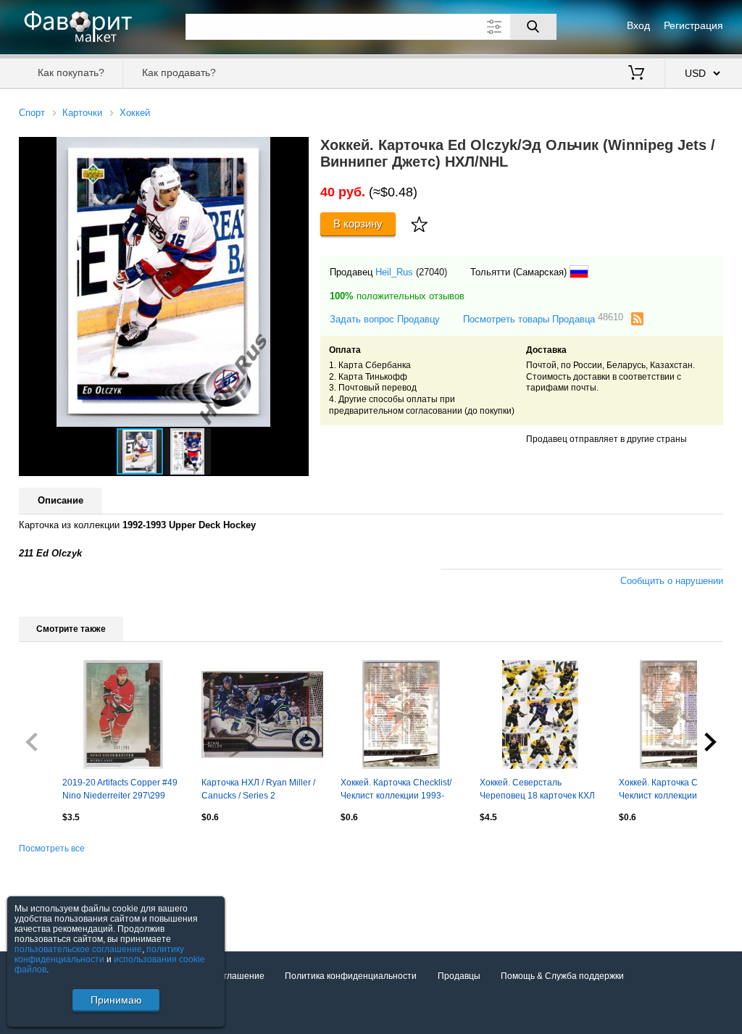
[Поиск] (533, 27)
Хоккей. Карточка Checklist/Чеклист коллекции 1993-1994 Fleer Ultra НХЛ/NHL (396, 790)
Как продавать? (179, 72)
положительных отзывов (397, 296)
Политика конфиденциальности (351, 976)
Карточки (82, 112)
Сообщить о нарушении (671, 580)
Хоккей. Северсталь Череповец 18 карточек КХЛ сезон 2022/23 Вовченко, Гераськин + (537, 790)
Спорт (32, 112)
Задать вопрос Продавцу (385, 319)
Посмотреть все (52, 848)
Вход (638, 25)
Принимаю (116, 1000)
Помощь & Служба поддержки (562, 976)
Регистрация (693, 25)
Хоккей (135, 112)
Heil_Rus (394, 272)
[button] (295, 150)
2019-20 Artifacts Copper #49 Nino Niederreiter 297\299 (120, 789)
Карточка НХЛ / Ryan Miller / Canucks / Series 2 (258, 789)
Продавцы (459, 976)
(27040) (431, 272)
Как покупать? (71, 72)
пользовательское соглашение (78, 949)
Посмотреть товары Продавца (543, 318)
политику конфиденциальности (99, 954)
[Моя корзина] (636, 74)
